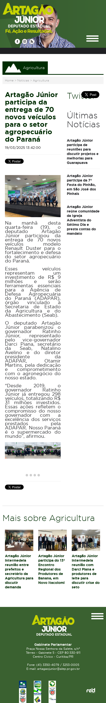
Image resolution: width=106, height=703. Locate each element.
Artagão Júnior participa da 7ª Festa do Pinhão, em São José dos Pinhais (81, 185)
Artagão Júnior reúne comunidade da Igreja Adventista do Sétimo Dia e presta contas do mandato (83, 220)
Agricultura (41, 80)
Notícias (23, 80)
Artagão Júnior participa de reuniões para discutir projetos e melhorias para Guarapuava (83, 151)
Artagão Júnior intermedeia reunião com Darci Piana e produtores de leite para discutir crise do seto (86, 571)
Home (9, 80)
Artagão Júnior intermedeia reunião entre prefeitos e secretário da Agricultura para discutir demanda (19, 571)
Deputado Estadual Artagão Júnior (39, 18)
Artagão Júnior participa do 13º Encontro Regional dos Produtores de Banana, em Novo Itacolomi (51, 569)
